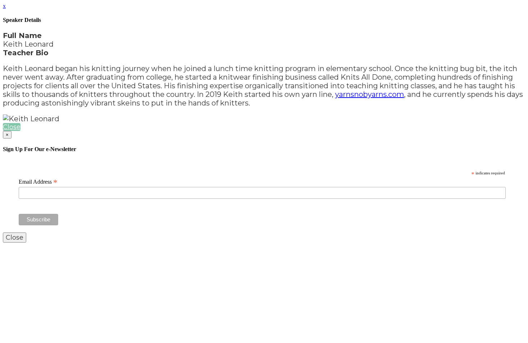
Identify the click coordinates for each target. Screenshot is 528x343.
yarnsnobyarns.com (369, 94)
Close (11, 127)
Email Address (38, 182)
